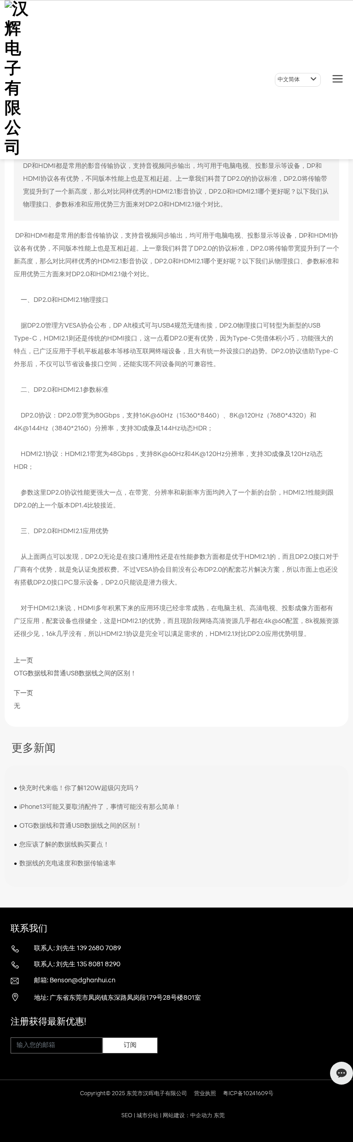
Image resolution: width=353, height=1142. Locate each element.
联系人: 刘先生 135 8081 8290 (77, 964)
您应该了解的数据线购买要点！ (64, 844)
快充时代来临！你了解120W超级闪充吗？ (79, 788)
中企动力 (201, 1116)
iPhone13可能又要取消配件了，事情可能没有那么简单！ (100, 807)
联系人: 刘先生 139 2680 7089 (77, 948)
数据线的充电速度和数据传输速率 (67, 863)
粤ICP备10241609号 (248, 1094)
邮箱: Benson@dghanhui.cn (74, 980)
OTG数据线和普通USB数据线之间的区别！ (75, 673)
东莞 (219, 1116)
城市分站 (148, 1116)
